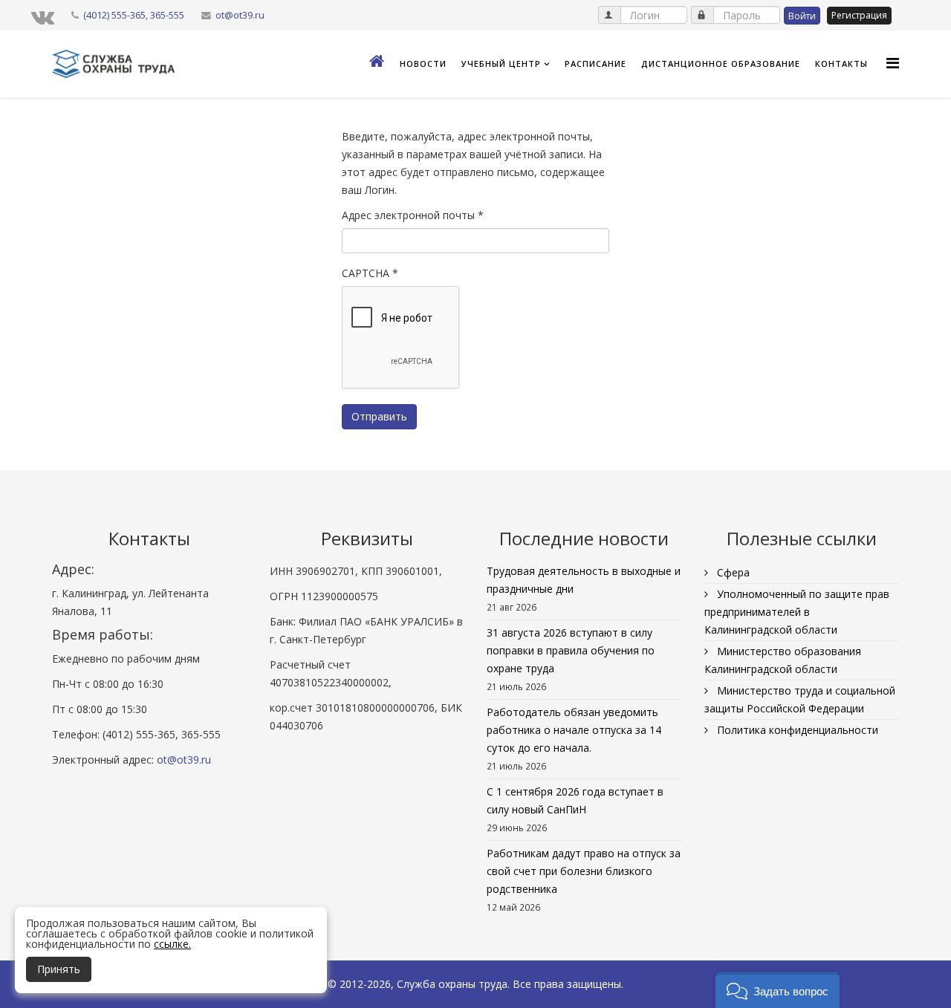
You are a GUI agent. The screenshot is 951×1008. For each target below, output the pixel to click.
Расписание (595, 63)
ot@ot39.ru (239, 15)
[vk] (42, 16)
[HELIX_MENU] (892, 62)
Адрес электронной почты (413, 215)
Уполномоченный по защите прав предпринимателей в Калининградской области (796, 612)
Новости (423, 63)
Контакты (841, 63)
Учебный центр (501, 63)
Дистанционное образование (720, 63)
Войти (802, 16)
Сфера (732, 572)
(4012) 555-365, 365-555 (133, 15)
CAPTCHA (370, 273)
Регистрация (859, 15)
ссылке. (172, 944)
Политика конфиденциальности (796, 730)
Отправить (379, 416)
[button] (777, 990)
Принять (58, 969)
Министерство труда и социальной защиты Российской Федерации (799, 699)
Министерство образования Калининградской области (782, 660)
